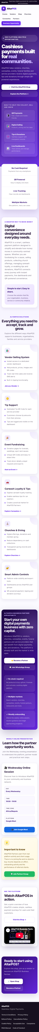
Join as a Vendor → (12, 386)
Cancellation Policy (21, 1019)
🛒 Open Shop (13, 981)
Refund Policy (7, 1019)
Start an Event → (11, 469)
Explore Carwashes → (13, 511)
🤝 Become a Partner (19, 660)
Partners (16, 19)
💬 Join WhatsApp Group (19, 667)
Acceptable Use (19, 1023)
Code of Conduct (19, 1028)
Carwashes (6, 19)
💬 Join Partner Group (19, 874)
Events (4, 14)
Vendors (13, 14)
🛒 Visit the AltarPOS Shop (19, 87)
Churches (27, 14)
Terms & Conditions (9, 1015)
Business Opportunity (11, 23)
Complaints (31, 1023)
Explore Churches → (12, 555)
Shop (20, 14)
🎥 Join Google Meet (19, 829)
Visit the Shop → (19, 920)
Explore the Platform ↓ (19, 94)
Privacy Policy (23, 1015)
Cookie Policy (6, 1023)
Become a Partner (13, 988)
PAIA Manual (6, 1028)
